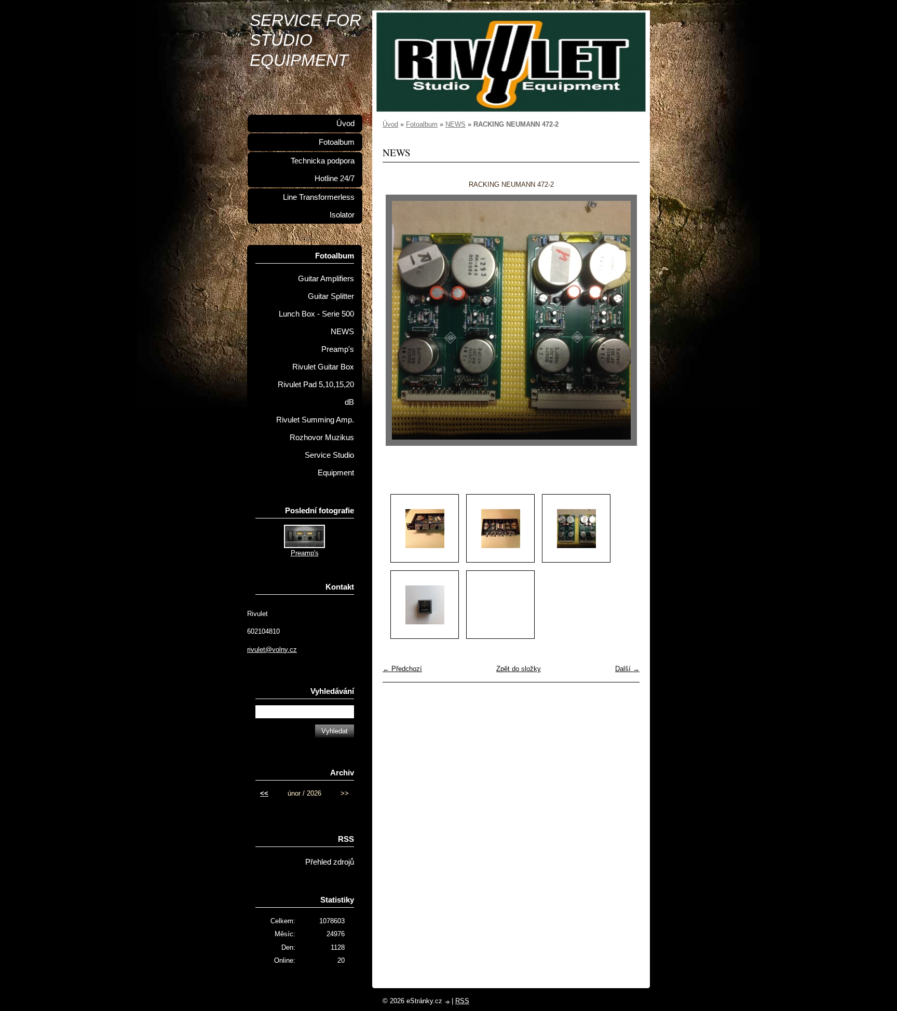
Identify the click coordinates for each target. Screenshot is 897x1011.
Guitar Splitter (331, 296)
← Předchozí (402, 669)
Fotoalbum (422, 124)
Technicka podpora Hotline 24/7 (323, 170)
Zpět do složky (518, 669)
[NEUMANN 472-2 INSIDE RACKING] (500, 528)
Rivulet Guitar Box (323, 367)
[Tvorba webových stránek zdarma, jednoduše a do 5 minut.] (448, 1002)
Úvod (390, 124)
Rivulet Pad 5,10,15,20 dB (316, 393)
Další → (627, 669)
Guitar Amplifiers (326, 279)
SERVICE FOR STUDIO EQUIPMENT (305, 40)
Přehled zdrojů (329, 862)
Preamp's (337, 349)
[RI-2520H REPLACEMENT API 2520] (424, 604)
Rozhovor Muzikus (322, 437)
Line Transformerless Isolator (319, 206)
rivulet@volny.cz (272, 649)
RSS (462, 1001)
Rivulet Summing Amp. (315, 420)
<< (264, 793)
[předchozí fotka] (399, 320)
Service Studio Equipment (329, 464)
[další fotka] (622, 320)
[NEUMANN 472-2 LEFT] (424, 528)
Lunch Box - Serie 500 (316, 314)
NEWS (455, 124)
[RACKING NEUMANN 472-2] (576, 528)
